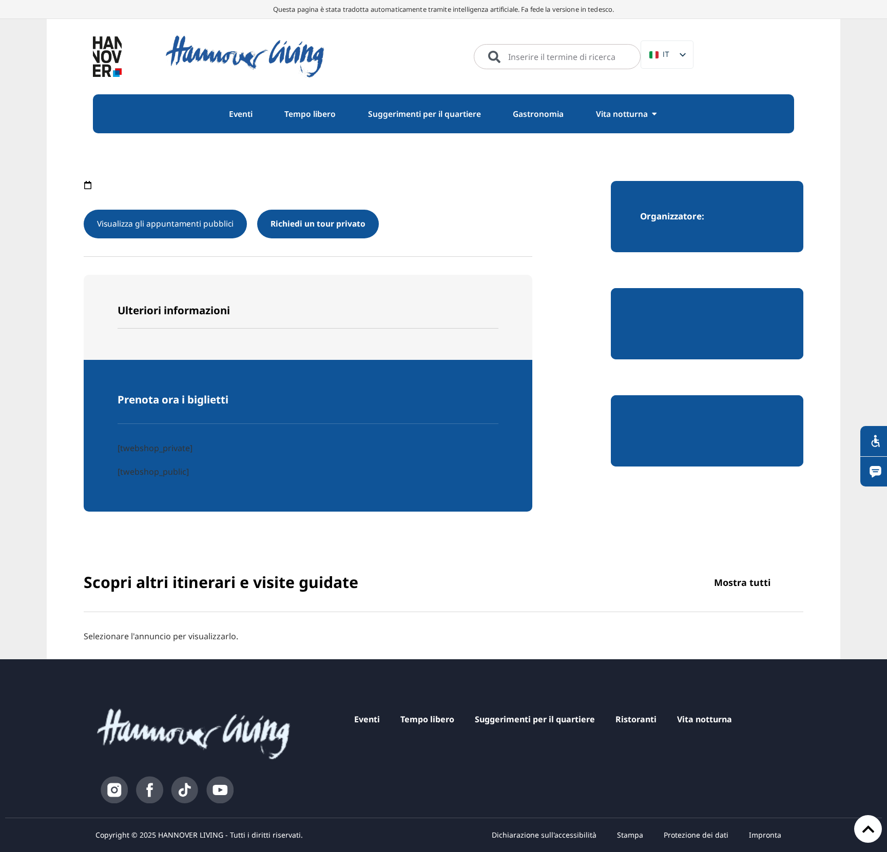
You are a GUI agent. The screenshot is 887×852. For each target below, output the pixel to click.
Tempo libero (427, 719)
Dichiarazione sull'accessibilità (544, 835)
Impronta (765, 835)
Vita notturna (704, 719)
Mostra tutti (742, 582)
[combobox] (557, 57)
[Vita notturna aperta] (654, 114)
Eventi (367, 719)
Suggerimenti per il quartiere (535, 719)
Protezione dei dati (696, 835)
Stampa (630, 835)
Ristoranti (636, 719)
